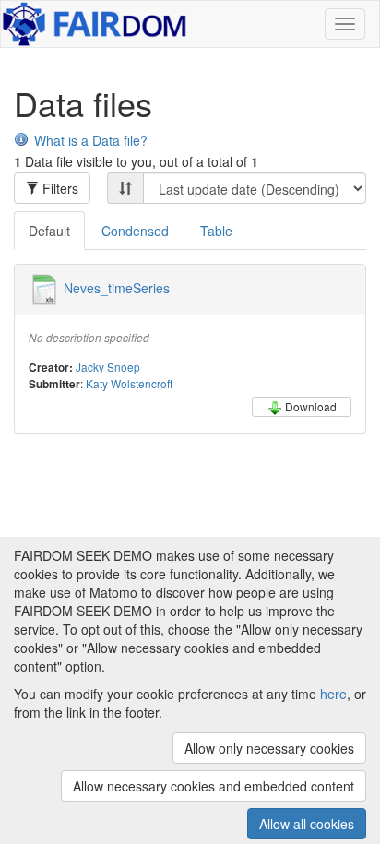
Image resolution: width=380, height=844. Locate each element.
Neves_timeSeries (117, 288)
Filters (58, 188)
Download (311, 406)
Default (49, 230)
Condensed (135, 230)
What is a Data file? (91, 140)
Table (216, 230)
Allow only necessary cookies (269, 748)
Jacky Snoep (108, 366)
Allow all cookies (306, 823)
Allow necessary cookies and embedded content (213, 786)
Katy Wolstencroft (129, 383)
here (333, 693)
